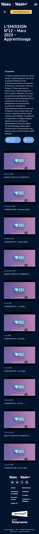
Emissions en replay (14, 492)
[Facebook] (12, 482)
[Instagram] (22, 482)
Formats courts (14, 498)
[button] (35, 4)
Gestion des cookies (23, 531)
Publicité (25, 491)
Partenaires (26, 488)
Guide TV (14, 503)
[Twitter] (17, 482)
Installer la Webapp (26, 500)
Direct (13, 488)
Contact (25, 495)
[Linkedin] (27, 482)
